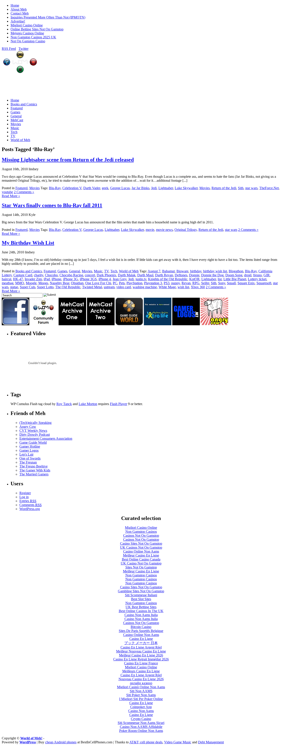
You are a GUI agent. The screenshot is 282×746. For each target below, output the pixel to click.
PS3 (166, 283)
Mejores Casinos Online (27, 33)
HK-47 (18, 279)
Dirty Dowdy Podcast (34, 434)
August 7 (154, 271)
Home (15, 5)
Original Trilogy (185, 230)
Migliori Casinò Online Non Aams (141, 687)
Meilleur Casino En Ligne (141, 555)
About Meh (19, 9)
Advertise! (18, 21)
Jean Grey (119, 279)
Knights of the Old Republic (167, 279)
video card (123, 287)
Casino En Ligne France (141, 663)
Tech (14, 132)
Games (15, 112)
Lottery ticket (257, 279)
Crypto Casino (141, 719)
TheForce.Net (269, 188)
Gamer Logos (29, 450)
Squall (231, 283)
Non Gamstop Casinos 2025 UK (33, 37)
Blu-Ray (55, 188)
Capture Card (22, 275)
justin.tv (140, 279)
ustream (109, 287)
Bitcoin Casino (141, 627)
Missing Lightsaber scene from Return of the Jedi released (68, 160)
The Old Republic (67, 287)
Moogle (31, 283)
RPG (195, 283)
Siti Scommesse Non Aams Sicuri (141, 723)
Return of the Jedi (224, 188)
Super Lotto (45, 287)
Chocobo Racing (71, 275)
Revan (186, 283)
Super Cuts (27, 287)
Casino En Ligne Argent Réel (141, 647)
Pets (122, 283)
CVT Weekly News (33, 430)
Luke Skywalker (186, 188)
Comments (30, 505)
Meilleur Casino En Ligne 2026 (141, 655)
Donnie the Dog (212, 275)
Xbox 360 (198, 287)
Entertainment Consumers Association (45, 438)
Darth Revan (164, 275)
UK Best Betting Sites (141, 607)
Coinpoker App (141, 707)
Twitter (23, 48)
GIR (266, 275)
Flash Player (118, 404)
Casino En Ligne (141, 639)
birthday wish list (215, 271)
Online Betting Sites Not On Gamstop (37, 29)
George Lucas (120, 188)
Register (25, 493)
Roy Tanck (64, 404)
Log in (24, 497)
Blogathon (236, 271)
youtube (7, 192)
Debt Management (211, 742)
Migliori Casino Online (27, 25)
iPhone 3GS (88, 279)
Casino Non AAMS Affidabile (141, 727)
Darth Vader (91, 188)
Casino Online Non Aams (141, 551)
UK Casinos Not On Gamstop (141, 547)
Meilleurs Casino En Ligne (141, 671)
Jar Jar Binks (140, 188)
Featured (17, 108)
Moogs (43, 283)
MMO (19, 283)
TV (13, 136)
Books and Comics (24, 104)
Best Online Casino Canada (141, 559)
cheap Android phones (60, 742)
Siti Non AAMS (141, 691)
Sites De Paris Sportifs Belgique (141, 631)
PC (115, 283)
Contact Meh (20, 13)
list (220, 279)
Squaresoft (263, 283)
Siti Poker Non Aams (141, 695)
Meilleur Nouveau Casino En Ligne (141, 651)
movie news (164, 230)
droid (247, 275)
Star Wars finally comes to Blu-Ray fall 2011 (52, 205)
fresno (257, 275)
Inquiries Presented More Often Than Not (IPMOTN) (48, 17)
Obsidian (77, 283)
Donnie (194, 275)
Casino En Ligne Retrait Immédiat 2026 (141, 659)
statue (14, 287)
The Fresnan (28, 462)
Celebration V (72, 188)
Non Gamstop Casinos (141, 531)
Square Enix (246, 283)
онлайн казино (141, 683)
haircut (6, 279)
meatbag (7, 283)
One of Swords (30, 458)
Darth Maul (145, 275)
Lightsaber (165, 188)
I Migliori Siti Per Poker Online (141, 699)
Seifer (205, 283)
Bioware (182, 271)
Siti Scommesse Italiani (141, 595)
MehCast (17, 120)
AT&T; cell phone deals (145, 742)
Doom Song (233, 275)
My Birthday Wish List (28, 243)
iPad (47, 279)
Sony (221, 283)
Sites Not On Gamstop (141, 567)
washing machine (145, 287)
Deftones (181, 275)
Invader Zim (33, 279)
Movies (16, 124)
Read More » (11, 196)
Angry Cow (27, 426)
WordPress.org (29, 509)
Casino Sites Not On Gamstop (141, 543)
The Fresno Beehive (33, 466)
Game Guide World (33, 442)
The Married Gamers (33, 474)
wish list (183, 287)
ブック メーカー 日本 (141, 643)
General (16, 116)
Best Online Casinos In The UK (141, 611)
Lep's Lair (26, 454)
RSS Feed (9, 48)
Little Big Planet (234, 279)
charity (38, 275)
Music (15, 128)
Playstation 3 (153, 283)
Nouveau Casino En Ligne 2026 (141, 679)
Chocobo (51, 275)
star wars (251, 188)
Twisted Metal (92, 287)
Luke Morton (88, 404)
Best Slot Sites (141, 599)
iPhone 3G (70, 279)
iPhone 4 (104, 279)
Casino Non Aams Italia (141, 615)
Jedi (154, 188)
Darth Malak (126, 275)
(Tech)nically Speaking (35, 422)
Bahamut (168, 271)
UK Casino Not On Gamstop (141, 563)
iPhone (56, 279)
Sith (240, 188)
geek (105, 188)
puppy (175, 283)
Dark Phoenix (106, 275)
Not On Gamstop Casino (28, 41)
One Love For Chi (98, 283)
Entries (27, 501)
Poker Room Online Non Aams (141, 731)
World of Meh (20, 140)
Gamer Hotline (29, 446)
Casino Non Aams (141, 711)
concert (90, 275)
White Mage (167, 287)
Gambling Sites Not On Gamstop (141, 591)
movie (150, 230)
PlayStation (134, 283)
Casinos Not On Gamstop (141, 535)
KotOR (194, 279)
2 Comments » (24, 192)
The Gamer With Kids (34, 470)
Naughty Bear (59, 283)
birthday (195, 271)
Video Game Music (177, 742)
